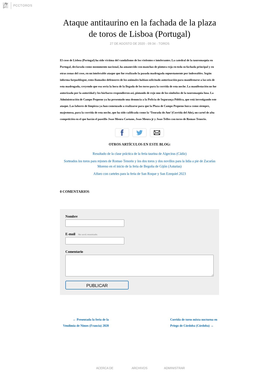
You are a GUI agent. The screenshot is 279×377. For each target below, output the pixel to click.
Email (157, 132)
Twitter (139, 132)
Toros (163, 43)
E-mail (81, 234)
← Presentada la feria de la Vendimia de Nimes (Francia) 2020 (86, 322)
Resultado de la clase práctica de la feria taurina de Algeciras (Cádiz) (140, 154)
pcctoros (22, 5)
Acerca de (104, 368)
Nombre (71, 216)
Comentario (74, 252)
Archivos (139, 368)
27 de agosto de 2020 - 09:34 (133, 43)
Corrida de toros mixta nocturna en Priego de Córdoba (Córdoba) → (193, 322)
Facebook (122, 132)
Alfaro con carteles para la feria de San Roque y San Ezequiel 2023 (139, 174)
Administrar (174, 368)
